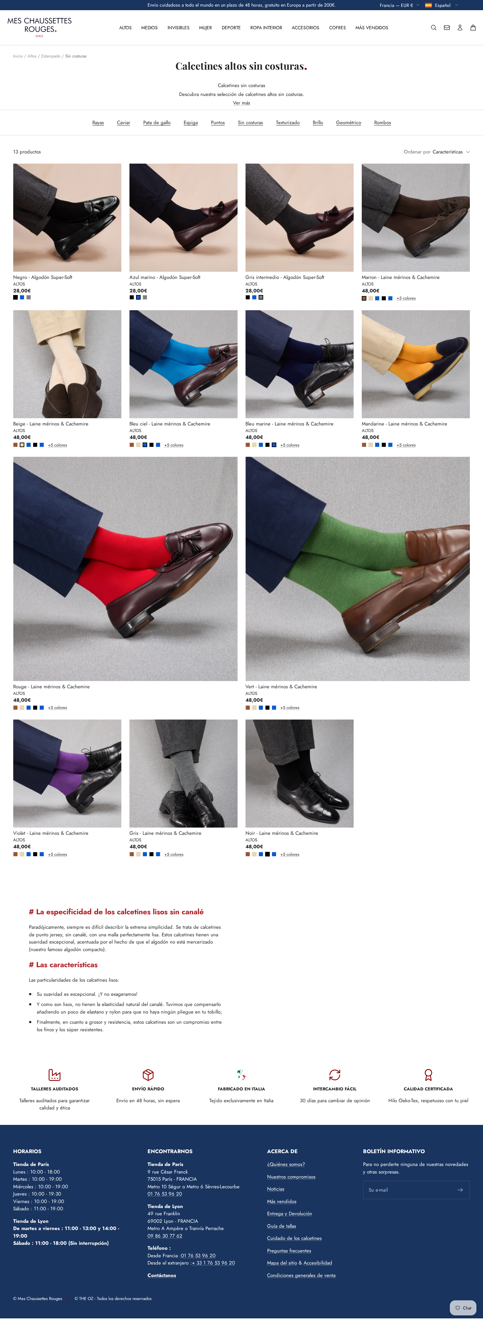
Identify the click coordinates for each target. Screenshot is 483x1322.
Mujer (205, 27)
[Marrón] (364, 298)
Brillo (318, 122)
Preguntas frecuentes (289, 1250)
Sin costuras (250, 122)
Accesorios (305, 27)
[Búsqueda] (433, 27)
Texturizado (288, 122)
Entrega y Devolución (289, 1213)
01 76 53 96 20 (165, 1193)
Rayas (98, 122)
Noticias (275, 1189)
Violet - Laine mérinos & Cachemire (50, 833)
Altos (125, 27)
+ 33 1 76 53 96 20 (213, 1262)
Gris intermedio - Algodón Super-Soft (284, 277)
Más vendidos (372, 27)
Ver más (241, 102)
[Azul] (22, 297)
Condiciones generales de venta (301, 1275)
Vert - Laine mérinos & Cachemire (281, 686)
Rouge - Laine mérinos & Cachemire (51, 686)
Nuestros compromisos (291, 1176)
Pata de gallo (157, 122)
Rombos (382, 122)
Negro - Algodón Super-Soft (42, 277)
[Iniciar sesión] (460, 27)
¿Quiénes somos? (286, 1164)
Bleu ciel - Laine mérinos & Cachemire (169, 423)
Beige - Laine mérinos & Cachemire (50, 423)
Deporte (231, 27)
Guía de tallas (281, 1226)
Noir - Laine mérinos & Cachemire (281, 833)
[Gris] (28, 297)
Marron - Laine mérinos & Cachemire (401, 277)
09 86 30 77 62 (165, 1236)
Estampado (50, 56)
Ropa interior (266, 27)
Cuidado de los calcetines (294, 1238)
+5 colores (398, 298)
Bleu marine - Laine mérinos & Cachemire (289, 423)
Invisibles (179, 27)
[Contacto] (447, 27)
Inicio (18, 56)
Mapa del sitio (282, 1262)
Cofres (337, 27)
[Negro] (15, 297)
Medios (149, 27)
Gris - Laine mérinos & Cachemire (165, 833)
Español (443, 5)
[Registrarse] (460, 1190)
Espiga (191, 122)
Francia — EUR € (396, 5)
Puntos (218, 122)
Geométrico (348, 122)
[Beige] (370, 298)
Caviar (123, 122)
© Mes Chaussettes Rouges (37, 1298)
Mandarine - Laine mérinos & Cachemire (404, 423)
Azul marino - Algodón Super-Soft (164, 277)
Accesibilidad (318, 1262)
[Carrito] (473, 27)
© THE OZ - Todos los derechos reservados (113, 1298)
